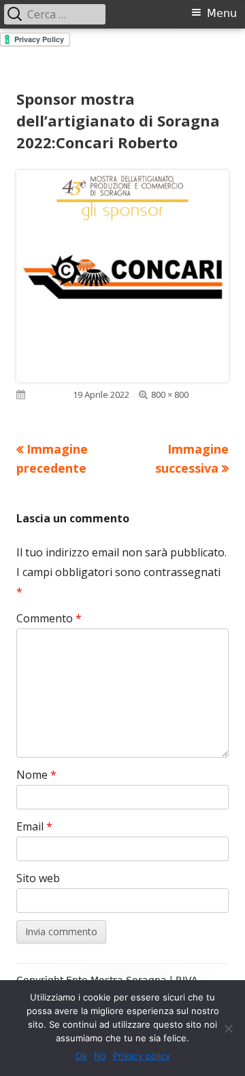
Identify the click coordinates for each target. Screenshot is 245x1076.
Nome (36, 774)
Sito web (38, 878)
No (100, 1055)
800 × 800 (170, 394)
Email (34, 826)
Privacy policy (141, 1055)
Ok (81, 1055)
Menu (222, 13)
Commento (49, 618)
